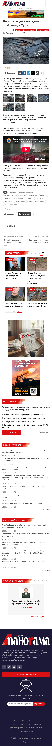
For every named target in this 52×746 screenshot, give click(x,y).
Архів (13, 724)
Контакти (39, 728)
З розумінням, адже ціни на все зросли (19, 422)
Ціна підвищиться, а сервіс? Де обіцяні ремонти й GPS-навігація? (25, 426)
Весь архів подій (37, 617)
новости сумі (40, 198)
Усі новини (46, 510)
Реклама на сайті (26, 731)
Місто (39, 30)
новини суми (8, 198)
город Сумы (12, 192)
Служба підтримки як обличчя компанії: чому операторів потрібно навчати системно (24, 451)
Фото (31, 721)
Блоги (44, 721)
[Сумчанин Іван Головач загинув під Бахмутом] (15, 294)
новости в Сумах (19, 198)
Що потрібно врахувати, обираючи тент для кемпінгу (23, 503)
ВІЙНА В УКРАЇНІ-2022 (28, 30)
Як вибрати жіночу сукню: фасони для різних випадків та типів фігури (24, 487)
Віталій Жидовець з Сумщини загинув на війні (12, 242)
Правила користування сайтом (21, 728)
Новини (45, 30)
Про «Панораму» (24, 724)
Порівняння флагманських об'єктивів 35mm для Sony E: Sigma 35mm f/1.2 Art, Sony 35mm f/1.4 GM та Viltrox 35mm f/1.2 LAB (25, 477)
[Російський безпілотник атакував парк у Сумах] (37, 294)
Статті (24, 721)
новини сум (43, 195)
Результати (44, 432)
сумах (6, 204)
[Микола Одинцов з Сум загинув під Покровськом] (15, 264)
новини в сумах (33, 195)
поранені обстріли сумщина (37, 201)
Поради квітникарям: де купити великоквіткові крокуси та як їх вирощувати (25, 459)
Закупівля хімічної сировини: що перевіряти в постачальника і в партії (26, 496)
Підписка (37, 724)
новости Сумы (8, 201)
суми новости (14, 204)
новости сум (30, 198)
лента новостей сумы (10, 195)
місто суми (23, 195)
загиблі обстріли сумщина (26, 192)
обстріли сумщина (20, 201)
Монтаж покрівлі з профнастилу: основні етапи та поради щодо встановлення (24, 468)
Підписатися (38, 704)
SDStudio (42, 742)
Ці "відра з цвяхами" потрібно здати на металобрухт (24, 418)
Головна (9, 721)
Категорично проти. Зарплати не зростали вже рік (24, 415)
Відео (18, 30)
